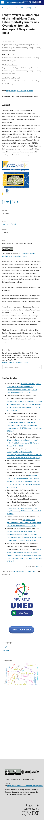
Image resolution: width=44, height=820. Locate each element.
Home (4, 8)
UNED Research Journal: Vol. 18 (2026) (25, 458)
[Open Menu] (2, 2)
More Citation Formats (11, 367)
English (6, 647)
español (6, 650)
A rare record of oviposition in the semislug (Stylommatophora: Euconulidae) (24, 387)
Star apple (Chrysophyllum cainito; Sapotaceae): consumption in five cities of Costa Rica (24, 455)
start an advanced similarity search (24, 571)
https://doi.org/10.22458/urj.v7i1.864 (19, 91)
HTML (18, 202)
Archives (12, 8)
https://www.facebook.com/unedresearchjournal (25, 786)
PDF (7, 202)
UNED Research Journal (14, 2)
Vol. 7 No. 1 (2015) (24, 8)
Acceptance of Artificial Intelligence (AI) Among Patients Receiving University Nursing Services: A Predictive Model (24, 404)
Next (37, 566)
